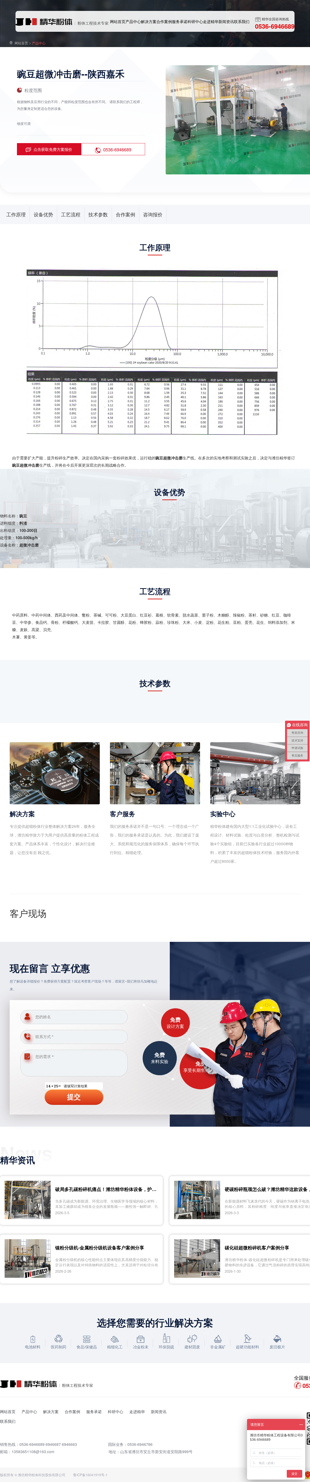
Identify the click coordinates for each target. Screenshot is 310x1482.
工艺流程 (70, 214)
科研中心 (115, 1411)
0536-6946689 (117, 149)
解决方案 (51, 1411)
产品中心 (29, 1411)
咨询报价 (153, 214)
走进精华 (137, 1411)
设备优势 (43, 214)
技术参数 (98, 214)
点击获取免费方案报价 (52, 149)
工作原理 (16, 214)
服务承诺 (94, 1411)
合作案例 (125, 214)
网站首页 (21, 43)
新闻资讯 (158, 1411)
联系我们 (8, 1421)
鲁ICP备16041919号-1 (90, 1474)
